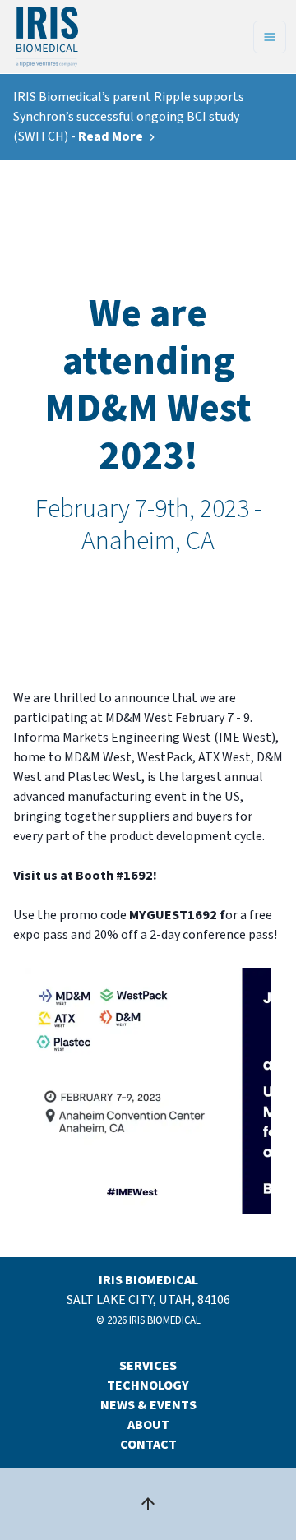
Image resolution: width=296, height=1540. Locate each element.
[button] (148, 1091)
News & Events (148, 1405)
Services (148, 1366)
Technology (148, 1385)
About (148, 1425)
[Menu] (269, 37)
